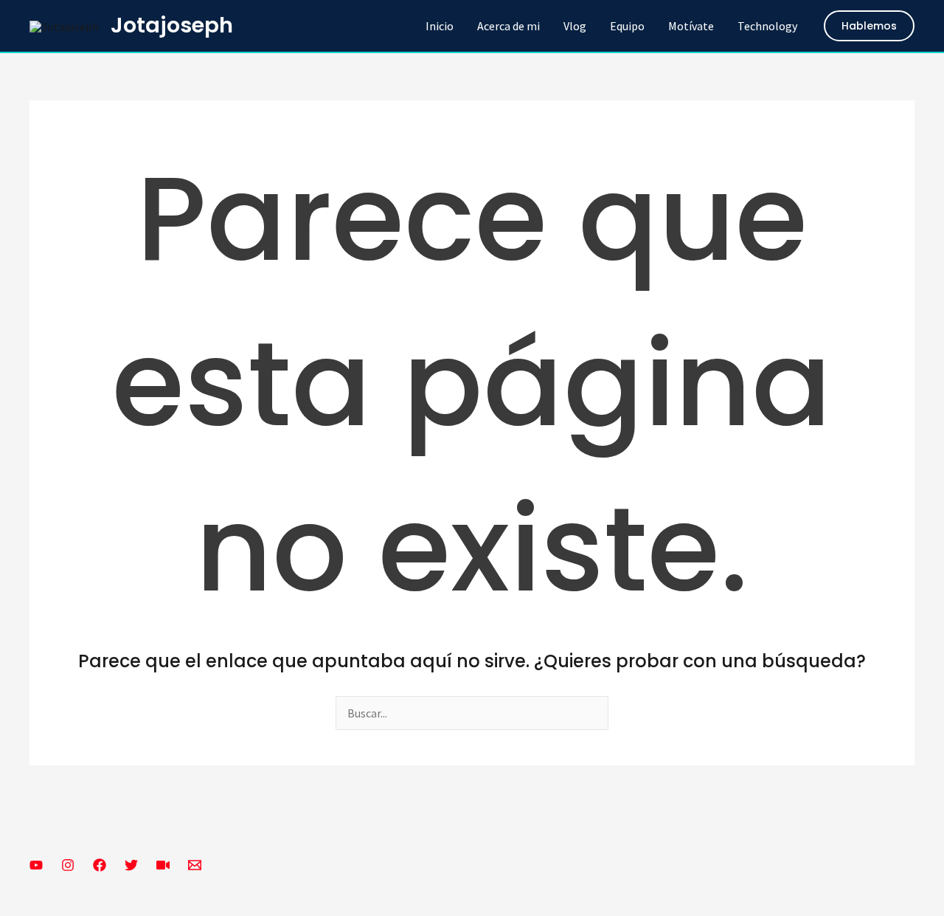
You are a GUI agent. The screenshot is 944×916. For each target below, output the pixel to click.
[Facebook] (99, 865)
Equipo (627, 25)
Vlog (574, 25)
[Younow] (163, 865)
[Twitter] (131, 865)
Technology (767, 25)
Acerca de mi (508, 25)
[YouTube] (36, 865)
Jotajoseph (172, 25)
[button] (869, 25)
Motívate (691, 25)
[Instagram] (67, 865)
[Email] (194, 865)
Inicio (440, 25)
